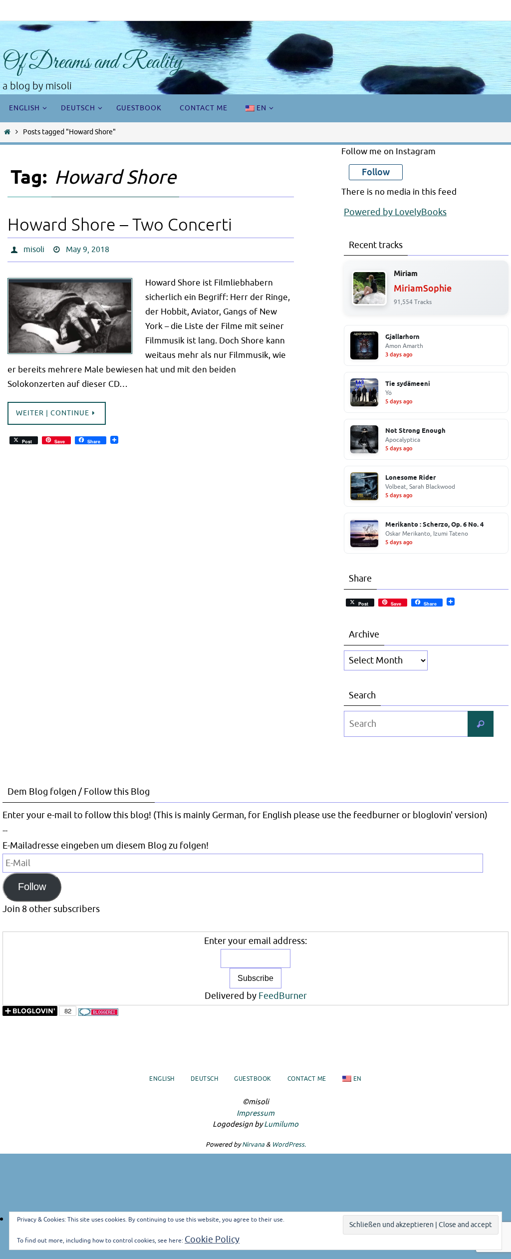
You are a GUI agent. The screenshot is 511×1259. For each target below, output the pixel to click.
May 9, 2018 (87, 249)
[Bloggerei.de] (98, 1013)
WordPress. (289, 1144)
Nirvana (253, 1144)
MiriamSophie (423, 288)
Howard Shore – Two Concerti (119, 225)
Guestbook (252, 1079)
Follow (32, 886)
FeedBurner (282, 995)
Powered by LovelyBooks (395, 212)
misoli (33, 249)
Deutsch (205, 1079)
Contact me (306, 1079)
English (162, 1079)
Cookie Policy (212, 1239)
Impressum (255, 1113)
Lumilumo (281, 1124)
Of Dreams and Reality (92, 62)
